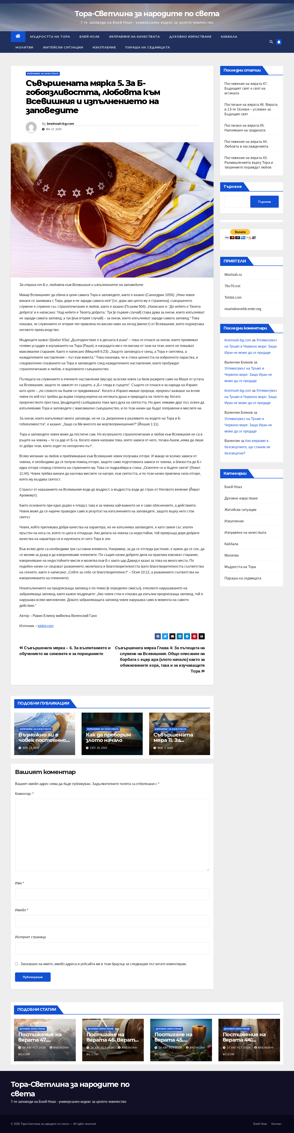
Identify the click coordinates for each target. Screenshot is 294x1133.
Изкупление (104, 47)
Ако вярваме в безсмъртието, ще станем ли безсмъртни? (247, 447)
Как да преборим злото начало (108, 737)
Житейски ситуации (63, 47)
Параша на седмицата (147, 47)
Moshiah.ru (233, 274)
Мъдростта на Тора (50, 37)
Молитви (24, 47)
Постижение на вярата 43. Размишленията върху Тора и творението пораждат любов (248, 162)
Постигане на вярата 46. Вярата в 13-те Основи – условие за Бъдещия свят (250, 109)
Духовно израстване (190, 37)
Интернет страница (30, 937)
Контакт (276, 1123)
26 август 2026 (34, 1047)
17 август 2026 (239, 1047)
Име (19, 883)
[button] (271, 42)
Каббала (229, 37)
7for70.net (232, 286)
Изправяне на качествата (134, 37)
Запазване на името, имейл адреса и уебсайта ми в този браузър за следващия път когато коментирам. (103, 964)
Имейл (21, 910)
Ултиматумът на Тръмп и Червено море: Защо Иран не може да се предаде (250, 346)
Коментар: (24, 794)
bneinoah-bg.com (60, 124)
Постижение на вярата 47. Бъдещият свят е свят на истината (246, 88)
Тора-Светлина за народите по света (147, 13)
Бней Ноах (89, 37)
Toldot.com (232, 297)
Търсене (232, 186)
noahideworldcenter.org (242, 309)
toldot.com (45, 626)
